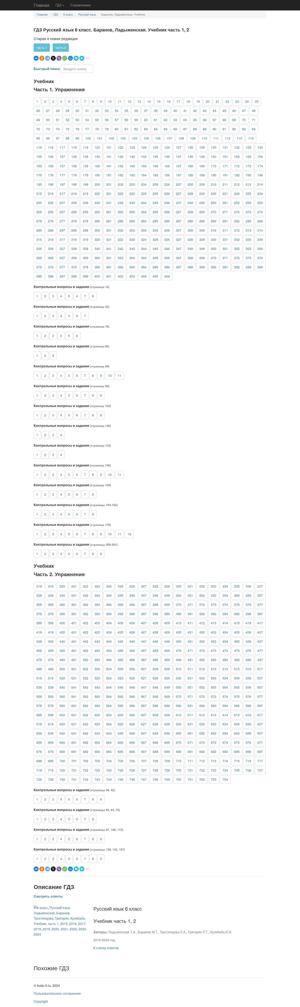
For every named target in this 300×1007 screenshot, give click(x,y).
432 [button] (202, 632)
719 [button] (50, 770)
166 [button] (167, 166)
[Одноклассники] (41, 58)
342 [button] (120, 248)
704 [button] (109, 760)
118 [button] (74, 147)
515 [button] (237, 669)
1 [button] (37, 101)
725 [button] (120, 770)
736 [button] (248, 770)
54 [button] (87, 119)
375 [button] (39, 267)
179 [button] (85, 175)
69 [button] (234, 119)
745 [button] (120, 779)
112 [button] (227, 138)
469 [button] (167, 650)
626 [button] (132, 724)
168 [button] (190, 166)
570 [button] (178, 696)
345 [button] (155, 248)
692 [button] (202, 751)
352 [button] (237, 248)
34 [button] (116, 110)
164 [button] (144, 166)
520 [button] (62, 678)
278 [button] (74, 221)
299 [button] (85, 230)
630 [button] (178, 724)
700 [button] (62, 760)
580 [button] (62, 705)
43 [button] (205, 110)
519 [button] (50, 678)
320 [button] (97, 239)
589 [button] (167, 705)
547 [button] (144, 687)
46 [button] (234, 110)
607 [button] (144, 715)
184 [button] (144, 175)
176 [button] (50, 175)
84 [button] (156, 129)
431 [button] (190, 632)
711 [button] (190, 760)
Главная (41, 5)
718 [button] (39, 770)
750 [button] (178, 779)
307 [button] (178, 230)
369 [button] (202, 257)
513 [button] (213, 669)
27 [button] (48, 110)
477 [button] (260, 650)
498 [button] (39, 669)
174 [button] (260, 166)
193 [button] (248, 175)
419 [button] (50, 632)
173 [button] (248, 166)
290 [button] (213, 221)
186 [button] (167, 175)
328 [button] (190, 239)
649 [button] (167, 733)
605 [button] (120, 715)
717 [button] (260, 760)
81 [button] (126, 129)
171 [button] (225, 166)
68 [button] (224, 119)
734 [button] (225, 770)
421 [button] (74, 632)
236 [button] (50, 202)
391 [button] (225, 267)
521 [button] (74, 678)
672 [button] (202, 742)
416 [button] (248, 623)
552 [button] (202, 687)
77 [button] (87, 129)
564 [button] (109, 696)
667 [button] (144, 742)
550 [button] (178, 687)
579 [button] (50, 705)
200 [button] (97, 184)
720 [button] (62, 770)
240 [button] (97, 202)
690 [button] (178, 751)
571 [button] (190, 696)
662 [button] (85, 742)
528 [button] (155, 678)
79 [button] (107, 129)
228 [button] (190, 193)
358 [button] (74, 257)
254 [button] (260, 202)
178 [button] (74, 175)
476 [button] (248, 650)
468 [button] (155, 650)
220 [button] (97, 193)
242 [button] (120, 202)
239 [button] (85, 202)
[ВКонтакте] (36, 58)
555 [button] (237, 687)
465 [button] (120, 650)
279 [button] (85, 221)
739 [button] (50, 779)
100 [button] (88, 138)
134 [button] (260, 147)
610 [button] (178, 715)
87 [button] (185, 129)
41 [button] (185, 110)
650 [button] (178, 733)
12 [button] (129, 101)
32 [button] (97, 110)
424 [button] (109, 632)
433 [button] (213, 632)
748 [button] (155, 779)
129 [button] (202, 147)
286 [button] (167, 221)
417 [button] (260, 623)
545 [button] (120, 687)
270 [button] (213, 212)
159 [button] (85, 166)
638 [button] (39, 733)
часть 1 (41, 47)
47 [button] (244, 110)
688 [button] (155, 751)
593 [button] (213, 705)
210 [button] (213, 184)
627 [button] (144, 724)
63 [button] (175, 119)
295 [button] (39, 230)
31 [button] (87, 110)
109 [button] (193, 138)
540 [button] (62, 687)
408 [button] (155, 623)
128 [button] (190, 147)
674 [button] (225, 742)
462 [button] (85, 650)
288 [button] (190, 221)
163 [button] (132, 166)
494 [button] (225, 659)
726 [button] (132, 770)
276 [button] (50, 221)
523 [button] (97, 678)
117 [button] (62, 147)
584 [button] (109, 705)
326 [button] (167, 239)
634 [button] (225, 724)
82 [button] (136, 129)
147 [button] (178, 156)
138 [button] (74, 156)
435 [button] (237, 632)
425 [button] (120, 632)
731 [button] (190, 770)
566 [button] (132, 696)
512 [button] (202, 669)
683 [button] (97, 751)
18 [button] (188, 101)
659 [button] (50, 742)
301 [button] (109, 230)
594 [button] (225, 705)
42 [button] (195, 110)
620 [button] (62, 724)
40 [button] (175, 110)
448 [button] (155, 641)
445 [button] (120, 641)
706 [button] (132, 760)
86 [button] (175, 129)
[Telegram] (47, 58)
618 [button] (39, 724)
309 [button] (202, 230)
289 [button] (202, 221)
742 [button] (85, 779)
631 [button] (190, 724)
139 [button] (85, 156)
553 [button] (213, 687)
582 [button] (85, 705)
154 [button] (260, 156)
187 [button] (178, 175)
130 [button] (213, 147)
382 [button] (120, 267)
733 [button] (213, 770)
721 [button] (74, 770)
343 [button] (132, 248)
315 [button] (39, 239)
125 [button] (155, 147)
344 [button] (144, 248)
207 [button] (178, 184)
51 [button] (58, 119)
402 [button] (120, 276)
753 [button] (213, 779)
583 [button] (97, 705)
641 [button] (74, 733)
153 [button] (248, 156)
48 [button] (254, 110)
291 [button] (225, 221)
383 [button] (132, 267)
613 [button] (213, 715)
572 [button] (202, 696)
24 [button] (247, 101)
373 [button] (248, 257)
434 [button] (225, 632)
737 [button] (260, 770)
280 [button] (97, 221)
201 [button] (109, 184)
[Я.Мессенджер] (81, 58)
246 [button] (167, 202)
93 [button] (244, 129)
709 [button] (167, 760)
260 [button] (97, 212)
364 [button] (144, 257)
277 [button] (62, 221)
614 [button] (225, 715)
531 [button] (190, 678)
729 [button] (167, 770)
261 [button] (109, 212)
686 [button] (132, 751)
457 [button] (260, 641)
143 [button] (132, 156)
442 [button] (85, 641)
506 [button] (132, 669)
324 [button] (144, 239)
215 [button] (39, 193)
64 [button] (185, 119)
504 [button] (109, 669)
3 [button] (53, 101)
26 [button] (38, 110)
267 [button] (178, 212)
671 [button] (190, 742)
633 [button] (213, 724)
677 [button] (260, 742)
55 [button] (97, 119)
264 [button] (144, 212)
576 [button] (248, 696)
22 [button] (227, 101)
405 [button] (155, 276)
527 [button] (144, 678)
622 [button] (85, 724)
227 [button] (178, 193)
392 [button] (237, 267)
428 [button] (155, 632)
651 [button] (190, 733)
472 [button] (202, 650)
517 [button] (260, 669)
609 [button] (167, 715)
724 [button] (109, 770)
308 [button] (190, 230)
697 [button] (260, 751)
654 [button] (225, 733)
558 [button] (39, 696)
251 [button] (225, 202)
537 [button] (260, 678)
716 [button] (248, 760)
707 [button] (144, 760)
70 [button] (244, 119)
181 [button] (109, 175)
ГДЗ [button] (59, 5)
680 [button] (62, 751)
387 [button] (178, 267)
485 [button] (120, 659)
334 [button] (260, 239)
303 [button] (132, 230)
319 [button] (85, 239)
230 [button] (213, 193)
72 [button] (38, 129)
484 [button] (109, 659)
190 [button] (213, 175)
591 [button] (190, 705)
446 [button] (132, 641)
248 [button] (190, 202)
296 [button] (50, 230)
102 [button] (111, 138)
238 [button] (74, 202)
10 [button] (110, 101)
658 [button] (39, 742)
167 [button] (178, 166)
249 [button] (202, 202)
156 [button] (50, 166)
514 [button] (225, 669)
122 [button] (120, 147)
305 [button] (155, 230)
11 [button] (119, 101)
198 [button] (74, 184)
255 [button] (39, 212)
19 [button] (198, 101)
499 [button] (50, 669)
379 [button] (85, 267)
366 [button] (167, 257)
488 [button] (155, 659)
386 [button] (167, 267)
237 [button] (62, 202)
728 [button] (155, 770)
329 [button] (202, 239)
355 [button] (39, 257)
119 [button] (85, 147)
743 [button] (97, 779)
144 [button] (144, 156)
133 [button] (248, 147)
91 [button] (224, 129)
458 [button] (39, 650)
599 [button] (50, 715)
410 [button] (178, 623)
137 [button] (62, 156)
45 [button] (224, 110)
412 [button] (202, 623)
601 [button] (74, 715)
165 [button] (155, 166)
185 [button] (155, 175)
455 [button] (237, 641)
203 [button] (132, 184)
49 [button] (38, 119)
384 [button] (144, 267)
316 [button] (50, 239)
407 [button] (144, 623)
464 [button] (109, 650)
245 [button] (155, 202)
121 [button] (109, 147)
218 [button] (74, 193)
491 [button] (190, 659)
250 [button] (213, 202)
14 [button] (149, 101)
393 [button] (248, 267)
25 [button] (257, 101)
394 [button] (260, 267)
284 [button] (144, 221)
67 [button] (214, 119)
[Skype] (76, 58)
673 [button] (213, 742)
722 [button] (85, 770)
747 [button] (144, 779)
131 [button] (225, 147)
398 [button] (74, 276)
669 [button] (167, 742)
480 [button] (62, 659)
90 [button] (214, 129)
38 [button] (156, 110)
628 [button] (155, 724)
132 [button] (237, 147)
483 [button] (97, 659)
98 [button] (67, 138)
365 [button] (155, 257)
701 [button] (74, 760)
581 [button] (74, 705)
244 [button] (144, 202)
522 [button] (85, 678)
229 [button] (202, 193)
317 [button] (62, 239)
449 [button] (167, 641)
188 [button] (190, 175)
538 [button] (39, 687)
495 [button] (237, 659)
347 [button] (178, 248)
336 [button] (50, 248)
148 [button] (190, 156)
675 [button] (237, 742)
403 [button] (132, 276)
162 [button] (120, 166)
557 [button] (260, 687)
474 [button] (225, 650)
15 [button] (159, 101)
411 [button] (190, 623)
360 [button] (97, 257)
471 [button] (190, 650)
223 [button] (132, 193)
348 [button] (190, 248)
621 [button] (74, 724)
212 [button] (237, 184)
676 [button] (248, 742)
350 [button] (213, 248)
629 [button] (167, 724)
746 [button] (132, 779)
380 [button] (97, 267)
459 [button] (50, 650)
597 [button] (260, 705)
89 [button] (205, 129)
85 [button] (165, 129)
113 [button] (239, 138)
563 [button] (97, 696)
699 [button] (50, 760)
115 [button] (39, 147)
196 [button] (50, 184)
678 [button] (39, 751)
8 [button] (93, 101)
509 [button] (167, 669)
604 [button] (109, 715)
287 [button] (178, 221)
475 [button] (237, 650)
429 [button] (167, 632)
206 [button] (167, 184)
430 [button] (178, 632)
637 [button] (260, 724)
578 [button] (39, 705)
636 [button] (248, 724)
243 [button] (132, 202)
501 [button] (74, 669)
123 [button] (132, 147)
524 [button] (109, 678)
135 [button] (39, 156)
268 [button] (190, 212)
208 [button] (190, 184)
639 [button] (50, 733)
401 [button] (109, 276)
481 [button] (74, 659)
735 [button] (237, 770)
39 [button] (165, 110)
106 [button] (158, 138)
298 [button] (74, 230)
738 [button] (39, 779)
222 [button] (120, 193)
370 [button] (213, 257)
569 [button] (167, 696)
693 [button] (213, 751)
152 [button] (237, 156)
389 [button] (202, 267)
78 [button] (97, 129)
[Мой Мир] (70, 58)
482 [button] (85, 659)
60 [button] (146, 119)
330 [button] (213, 239)
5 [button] (69, 101)
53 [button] (77, 119)
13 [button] (139, 101)
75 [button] (67, 129)
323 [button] (132, 239)
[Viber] (59, 58)
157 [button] (62, 166)
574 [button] (225, 696)
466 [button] (132, 650)
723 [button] (97, 770)
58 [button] (126, 119)
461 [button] (74, 650)
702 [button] (85, 760)
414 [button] (225, 623)
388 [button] (190, 267)
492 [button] (202, 659)
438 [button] (39, 641)
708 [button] (155, 760)
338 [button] (74, 248)
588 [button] (155, 705)
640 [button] (62, 733)
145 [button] (155, 156)
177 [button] (62, 175)
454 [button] (225, 641)
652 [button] (202, 733)
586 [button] (132, 705)
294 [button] (260, 221)
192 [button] (237, 175)
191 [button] (225, 175)
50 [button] (48, 119)
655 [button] (237, 733)
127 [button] (178, 147)
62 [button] (165, 119)
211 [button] (225, 184)
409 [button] (167, 623)
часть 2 (60, 47)
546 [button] (132, 687)
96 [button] (48, 138)
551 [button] (190, 687)
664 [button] (109, 742)
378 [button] (74, 267)
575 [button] (237, 696)
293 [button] (248, 221)
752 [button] (202, 779)
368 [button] (190, 257)
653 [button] (213, 733)
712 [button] (202, 760)
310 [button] (213, 230)
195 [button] (39, 184)
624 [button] (109, 724)
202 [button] (120, 184)
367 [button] (178, 257)
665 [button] (120, 742)
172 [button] (237, 166)
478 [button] (39, 659)
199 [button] (85, 184)
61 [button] (156, 119)
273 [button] (248, 212)
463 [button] (97, 650)
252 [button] (237, 202)
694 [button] (225, 751)
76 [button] (77, 129)
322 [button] (120, 239)
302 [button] (120, 230)
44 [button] (214, 110)
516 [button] (248, 669)
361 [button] (109, 257)
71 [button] (254, 119)
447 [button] (144, 641)
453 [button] (213, 641)
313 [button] (248, 230)
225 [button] (155, 193)
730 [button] (178, 770)
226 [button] (167, 193)
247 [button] (178, 202)
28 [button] (58, 110)
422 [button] (85, 632)
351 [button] (225, 248)
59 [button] (136, 119)
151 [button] (225, 156)
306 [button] (167, 230)
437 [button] (260, 632)
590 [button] (178, 705)
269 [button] (202, 212)
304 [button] (144, 230)
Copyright (41, 1001)
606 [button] (132, 715)
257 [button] (62, 212)
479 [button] (50, 659)
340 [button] (97, 248)
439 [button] (50, 641)
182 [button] (120, 175)
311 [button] (225, 230)
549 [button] (167, 687)
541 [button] (74, 687)
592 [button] (202, 705)
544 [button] (109, 687)
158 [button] (74, 166)
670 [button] (178, 742)
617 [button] (260, 715)
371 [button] (225, 257)
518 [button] (39, 678)
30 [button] (77, 110)
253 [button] (248, 202)
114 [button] (251, 138)
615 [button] (237, 715)
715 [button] (237, 760)
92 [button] (234, 129)
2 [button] (45, 101)
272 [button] (237, 212)
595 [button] (237, 705)
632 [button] (202, 724)
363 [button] (132, 257)
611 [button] (190, 715)
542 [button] (85, 687)
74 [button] (58, 129)
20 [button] (208, 101)
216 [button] (50, 193)
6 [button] (77, 101)
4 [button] (61, 101)
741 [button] (74, 779)
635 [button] (237, 724)
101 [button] (99, 138)
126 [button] (167, 147)
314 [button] (260, 230)
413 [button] (213, 623)
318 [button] (74, 239)
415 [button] (237, 623)
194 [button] (260, 175)
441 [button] (74, 641)
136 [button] (50, 156)
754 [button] (225, 779)
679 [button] (50, 751)
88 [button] (195, 129)
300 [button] (97, 230)
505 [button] (120, 669)
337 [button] (62, 248)
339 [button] (85, 248)
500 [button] (62, 669)
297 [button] (62, 230)
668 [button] (155, 742)
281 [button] (109, 221)
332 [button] (237, 239)
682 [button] (85, 751)
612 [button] (202, 715)
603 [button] (97, 715)
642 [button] (85, 733)
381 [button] (109, 267)
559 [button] (50, 696)
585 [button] (120, 705)
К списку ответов (106, 948)
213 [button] (248, 184)
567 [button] (144, 696)
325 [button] (155, 239)
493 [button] (213, 659)
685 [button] (120, 751)
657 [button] (260, 733)
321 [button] (109, 239)
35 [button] (126, 110)
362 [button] (120, 257)
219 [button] (85, 193)
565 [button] (120, 696)
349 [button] (202, 248)
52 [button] (67, 119)
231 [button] (225, 193)
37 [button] (146, 110)
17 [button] (178, 101)
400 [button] (97, 276)
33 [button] (107, 110)
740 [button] (62, 779)
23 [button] (237, 101)
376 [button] (50, 267)
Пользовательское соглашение (57, 993)
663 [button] (97, 742)
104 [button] (134, 138)
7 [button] (85, 101)
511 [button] (190, 669)
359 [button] (85, 257)
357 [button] (62, 257)
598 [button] (39, 715)
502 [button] (85, 669)
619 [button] (50, 724)
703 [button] (97, 760)
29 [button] (67, 110)
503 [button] (97, 669)
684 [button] (109, 751)
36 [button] (136, 110)
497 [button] (260, 659)
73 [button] (48, 129)
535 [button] (237, 678)
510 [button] (178, 669)
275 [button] (39, 221)
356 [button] (50, 257)
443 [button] (97, 641)
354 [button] (260, 248)
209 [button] (202, 184)
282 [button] (120, 221)
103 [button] (123, 138)
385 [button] (155, 267)
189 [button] (202, 175)
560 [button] (62, 696)
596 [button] (248, 705)
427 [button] (144, 632)
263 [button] (132, 212)
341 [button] (109, 248)
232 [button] (237, 193)
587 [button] (144, 705)
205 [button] (155, 184)
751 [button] (190, 779)
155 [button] (39, 166)
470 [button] (178, 650)
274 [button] (260, 212)
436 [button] (248, 632)
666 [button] (132, 742)
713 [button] (213, 760)
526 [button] (132, 678)
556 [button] (248, 687)
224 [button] (144, 193)
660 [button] (62, 742)
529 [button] (167, 678)
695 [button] (237, 751)
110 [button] (204, 138)
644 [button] (109, 733)
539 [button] (50, 687)
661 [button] (74, 742)
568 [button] (155, 696)
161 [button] (109, 166)
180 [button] (97, 175)
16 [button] (168, 101)
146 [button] (167, 156)
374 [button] (260, 257)
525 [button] (120, 678)
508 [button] (155, 669)
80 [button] (116, 129)
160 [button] (97, 166)
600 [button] (62, 715)
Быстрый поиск (47, 68)
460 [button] (62, 650)
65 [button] (195, 119)
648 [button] (155, 733)
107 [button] (169, 138)
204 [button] (144, 184)
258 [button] (74, 212)
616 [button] (248, 715)
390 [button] (213, 267)
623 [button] (97, 724)
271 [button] (225, 212)
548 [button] (155, 687)
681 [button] (74, 751)
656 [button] (248, 733)
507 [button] (144, 669)
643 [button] (97, 733)
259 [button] (85, 212)
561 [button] (74, 696)
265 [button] (155, 212)
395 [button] (39, 276)
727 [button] (144, 770)
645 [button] (120, 733)
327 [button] (178, 239)
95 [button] (38, 138)
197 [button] (62, 184)
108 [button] (181, 138)
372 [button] (237, 257)
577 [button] (260, 696)
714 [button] (225, 760)
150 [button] (213, 156)
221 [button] (109, 193)
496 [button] (248, 659)
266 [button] (167, 212)
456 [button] (248, 641)
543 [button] (97, 687)
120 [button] (97, 147)
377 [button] (62, 267)
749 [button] (167, 779)
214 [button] (260, 184)
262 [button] (120, 212)
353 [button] (248, 248)
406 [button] (167, 276)
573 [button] (213, 696)
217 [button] (62, 193)
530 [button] (178, 678)
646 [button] (132, 733)
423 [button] (97, 632)
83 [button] (146, 129)
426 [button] (132, 632)
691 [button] (190, 751)
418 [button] (39, 632)
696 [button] (248, 751)
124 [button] (144, 147)
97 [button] (58, 138)
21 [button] (217, 101)
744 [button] (109, 779)
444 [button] (109, 641)
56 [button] (107, 119)
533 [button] (213, 678)
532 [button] (202, 678)
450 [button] (178, 641)
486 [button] (132, 659)
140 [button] (97, 156)
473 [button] (213, 650)
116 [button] (50, 147)
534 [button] (225, 678)
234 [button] (260, 193)
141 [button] (109, 156)
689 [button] (167, 751)
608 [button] (155, 715)
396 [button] (50, 276)
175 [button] (39, 175)
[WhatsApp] (64, 58)
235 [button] (39, 202)
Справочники (80, 5)
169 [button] (202, 166)
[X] (53, 58)
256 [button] (50, 212)
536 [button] (248, 678)
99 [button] (77, 138)
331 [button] (225, 239)
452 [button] (202, 641)
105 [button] (146, 138)
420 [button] (62, 632)
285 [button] (155, 221)
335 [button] (39, 248)
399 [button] (85, 276)
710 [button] (178, 760)
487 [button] (144, 659)
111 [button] (216, 138)
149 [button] (202, 156)
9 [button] (101, 101)
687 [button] (144, 751)
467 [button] (144, 650)
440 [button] (62, 641)
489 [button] (167, 659)
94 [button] (254, 129)
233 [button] (248, 193)
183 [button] (132, 175)
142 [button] (120, 156)
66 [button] (205, 119)
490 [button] (178, 659)
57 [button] (116, 119)
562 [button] (85, 696)
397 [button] (62, 276)
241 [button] (109, 202)
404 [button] (144, 276)
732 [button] (202, 770)
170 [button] (213, 166)
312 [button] (237, 230)
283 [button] (132, 221)
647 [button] (144, 733)
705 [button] (120, 760)
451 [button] (190, 641)
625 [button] (120, 724)
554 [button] (225, 687)
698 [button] (39, 760)
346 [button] (167, 248)
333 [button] (248, 239)
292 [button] (237, 221)
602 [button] (85, 715)
